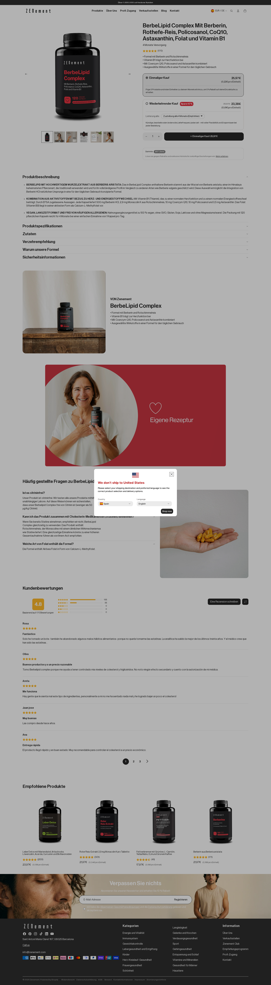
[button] (171, 474)
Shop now (167, 511)
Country (101, 499)
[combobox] (104, 503)
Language (141, 499)
